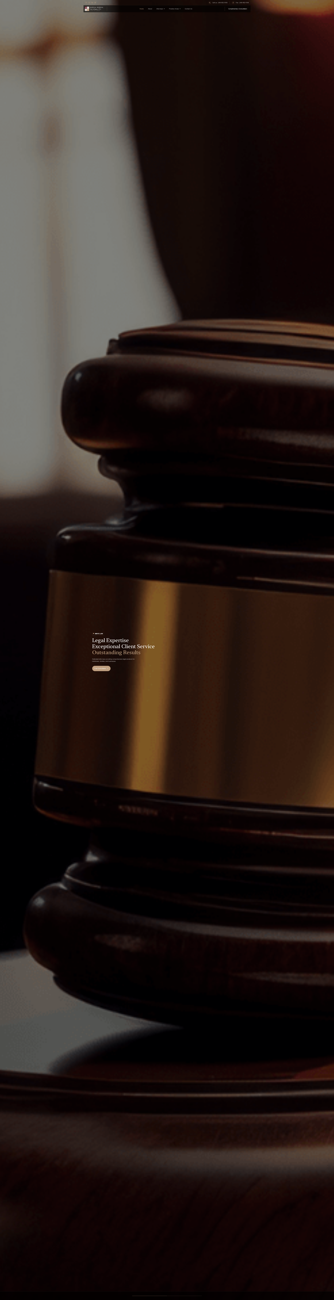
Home (142, 9)
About (150, 9)
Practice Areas (174, 9)
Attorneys (159, 9)
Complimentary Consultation (237, 9)
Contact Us (188, 9)
